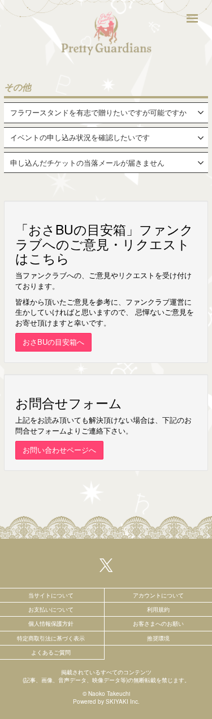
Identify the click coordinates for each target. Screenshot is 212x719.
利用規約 (158, 609)
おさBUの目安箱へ (53, 341)
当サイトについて (50, 595)
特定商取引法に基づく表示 (51, 638)
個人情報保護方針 (50, 623)
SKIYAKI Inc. (123, 701)
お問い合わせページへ (59, 449)
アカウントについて (158, 595)
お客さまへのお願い (158, 623)
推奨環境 (158, 638)
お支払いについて (50, 609)
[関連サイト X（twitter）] (106, 564)
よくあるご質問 (51, 652)
